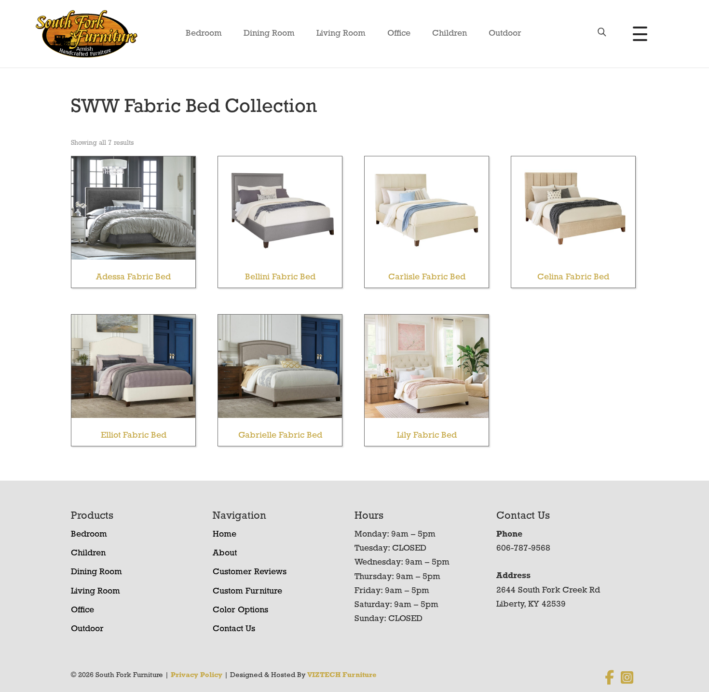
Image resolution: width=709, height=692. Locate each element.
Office (398, 33)
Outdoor (505, 33)
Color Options (240, 610)
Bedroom (204, 33)
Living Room (341, 33)
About (225, 553)
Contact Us (234, 629)
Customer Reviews (249, 572)
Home (224, 534)
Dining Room (269, 33)
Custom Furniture (247, 591)
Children (449, 33)
